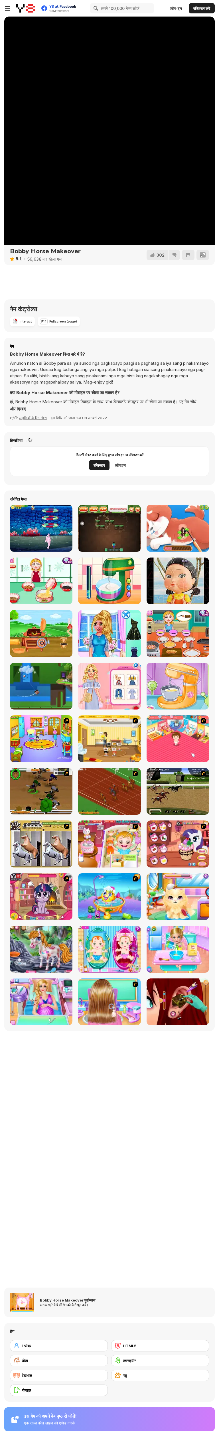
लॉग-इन (176, 8)
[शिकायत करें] (188, 255)
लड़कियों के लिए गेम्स (33, 418)
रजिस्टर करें (201, 8)
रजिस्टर (99, 465)
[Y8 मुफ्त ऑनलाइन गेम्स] (25, 8)
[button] (18, 409)
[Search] (95, 8)
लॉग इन (120, 465)
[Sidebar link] (7, 8)
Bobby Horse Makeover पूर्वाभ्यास (68, 1300)
